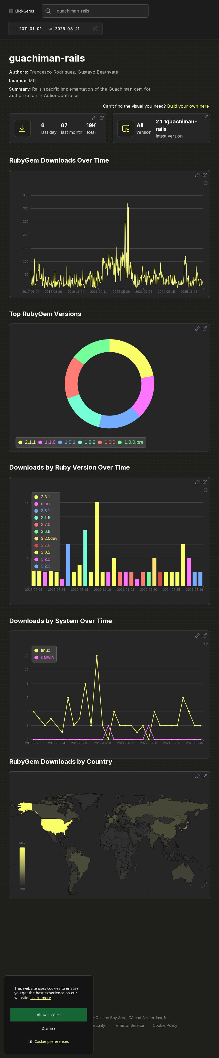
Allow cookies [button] (49, 1014)
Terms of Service (129, 1025)
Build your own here (188, 106)
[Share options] (94, 118)
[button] (48, 1041)
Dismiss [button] (49, 1028)
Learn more (40, 997)
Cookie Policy (165, 1025)
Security (98, 1025)
